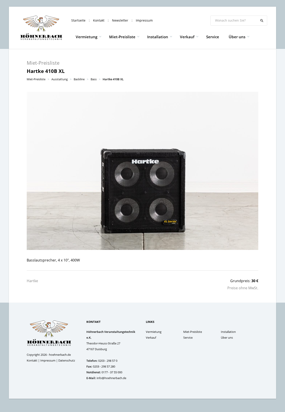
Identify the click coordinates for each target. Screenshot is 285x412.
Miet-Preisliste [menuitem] (122, 36)
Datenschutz (66, 360)
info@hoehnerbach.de (111, 378)
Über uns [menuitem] (237, 36)
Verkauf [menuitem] (187, 36)
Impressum (144, 20)
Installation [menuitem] (157, 36)
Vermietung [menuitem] (86, 36)
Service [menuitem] (212, 36)
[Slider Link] (142, 171)
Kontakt (98, 20)
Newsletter (120, 20)
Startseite (78, 20)
